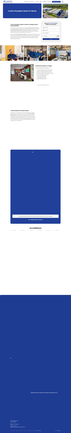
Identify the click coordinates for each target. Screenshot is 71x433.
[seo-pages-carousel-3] (59, 45)
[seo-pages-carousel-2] (35, 45)
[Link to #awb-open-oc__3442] (62, 1)
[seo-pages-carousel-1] (11, 45)
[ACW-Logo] (8, 0)
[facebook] (56, 430)
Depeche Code (39, 430)
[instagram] (58, 430)
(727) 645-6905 (52, 23)
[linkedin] (60, 430)
